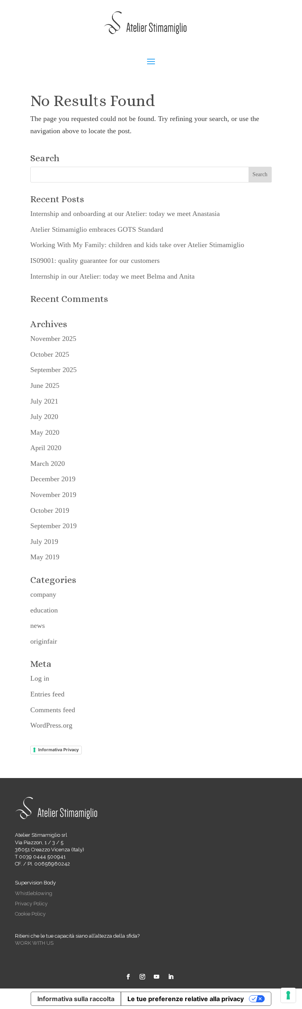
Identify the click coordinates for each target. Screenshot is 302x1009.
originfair (43, 641)
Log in (39, 678)
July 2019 (44, 541)
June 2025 (44, 385)
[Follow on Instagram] (142, 976)
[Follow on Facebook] (128, 976)
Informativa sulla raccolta (75, 999)
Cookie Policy (30, 914)
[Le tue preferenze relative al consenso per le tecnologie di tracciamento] (288, 995)
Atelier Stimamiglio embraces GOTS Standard (96, 229)
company (43, 594)
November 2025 (53, 339)
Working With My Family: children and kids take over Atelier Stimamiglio (137, 245)
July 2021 (44, 401)
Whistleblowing (33, 893)
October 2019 (49, 510)
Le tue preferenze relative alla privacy (185, 999)
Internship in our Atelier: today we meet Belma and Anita (112, 276)
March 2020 (47, 463)
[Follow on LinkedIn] (170, 976)
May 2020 (44, 432)
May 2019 (44, 557)
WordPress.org (51, 725)
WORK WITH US (34, 943)
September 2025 (53, 370)
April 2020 (45, 448)
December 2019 (53, 479)
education (44, 610)
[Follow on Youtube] (156, 976)
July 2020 (44, 417)
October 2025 (49, 354)
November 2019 (53, 495)
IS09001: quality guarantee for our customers (95, 260)
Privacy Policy (31, 904)
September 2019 (53, 526)
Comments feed (52, 710)
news (37, 625)
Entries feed (47, 694)
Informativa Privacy (58, 749)
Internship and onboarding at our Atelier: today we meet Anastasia (125, 214)
